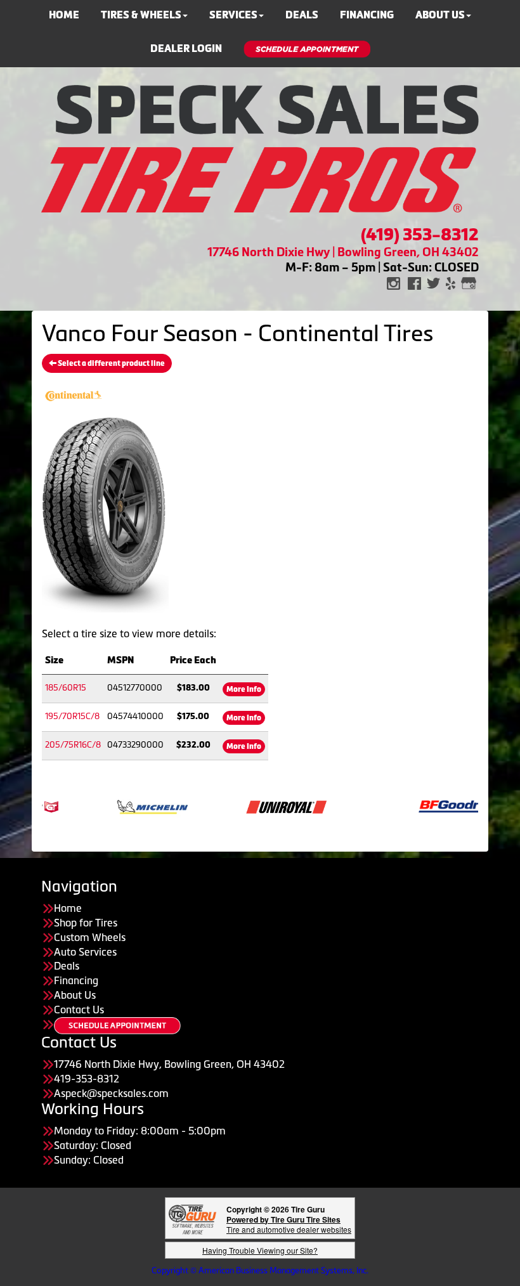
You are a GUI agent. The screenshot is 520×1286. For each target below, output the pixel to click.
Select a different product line (110, 363)
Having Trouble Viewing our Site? (260, 1250)
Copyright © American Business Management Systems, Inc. (260, 1270)
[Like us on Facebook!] (414, 282)
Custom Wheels (90, 937)
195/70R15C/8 (72, 716)
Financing (76, 980)
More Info (243, 689)
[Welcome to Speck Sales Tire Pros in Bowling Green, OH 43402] (260, 147)
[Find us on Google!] (468, 282)
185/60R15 (65, 687)
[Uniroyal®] (264, 806)
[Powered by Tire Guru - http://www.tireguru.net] (192, 1217)
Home (68, 908)
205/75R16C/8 (73, 745)
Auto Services (85, 952)
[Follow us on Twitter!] (433, 282)
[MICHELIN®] (130, 806)
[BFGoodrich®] (436, 806)
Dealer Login (186, 48)
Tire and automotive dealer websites (288, 1224)
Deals (66, 965)
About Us (75, 995)
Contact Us (79, 1009)
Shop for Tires (85, 922)
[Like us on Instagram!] (393, 282)
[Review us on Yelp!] (450, 282)
